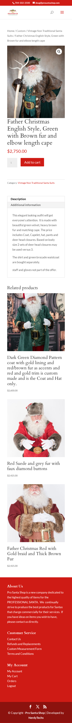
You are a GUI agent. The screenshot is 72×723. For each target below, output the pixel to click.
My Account (14, 671)
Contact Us (14, 639)
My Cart (12, 676)
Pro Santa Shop (35, 713)
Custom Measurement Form (24, 649)
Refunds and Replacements (24, 644)
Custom (20, 30)
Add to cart (32, 162)
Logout (11, 686)
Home (10, 30)
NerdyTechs (36, 717)
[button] (59, 52)
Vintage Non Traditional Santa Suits (36, 182)
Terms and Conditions (20, 653)
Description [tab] (18, 199)
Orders (11, 681)
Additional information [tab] (26, 205)
